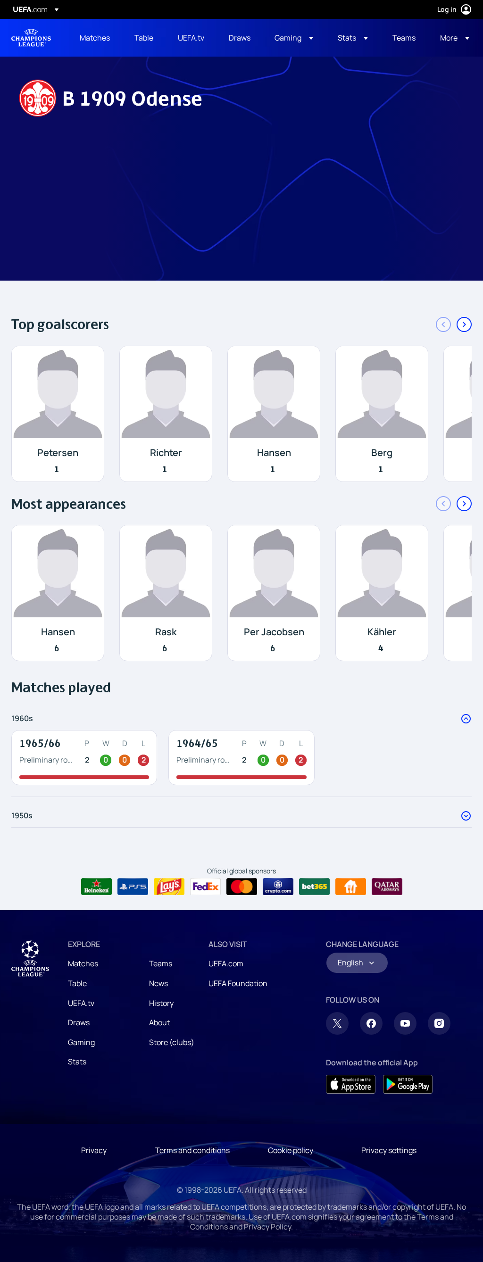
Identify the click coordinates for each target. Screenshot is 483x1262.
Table (77, 983)
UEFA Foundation (237, 983)
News (158, 983)
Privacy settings (388, 1150)
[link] (95, 38)
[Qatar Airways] (387, 886)
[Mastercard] (241, 886)
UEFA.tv (81, 1003)
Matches (83, 963)
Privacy (94, 1150)
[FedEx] (205, 886)
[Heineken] (96, 886)
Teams (160, 963)
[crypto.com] (278, 886)
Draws (79, 1022)
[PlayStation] (132, 886)
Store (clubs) (171, 1042)
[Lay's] (169, 886)
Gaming (81, 1042)
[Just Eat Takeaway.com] (350, 886)
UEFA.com (225, 963)
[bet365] (314, 886)
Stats (77, 1061)
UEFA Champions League (31, 38)
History (161, 1003)
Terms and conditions (192, 1150)
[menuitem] (95, 38)
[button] (293, 38)
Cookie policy (290, 1150)
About (159, 1022)
